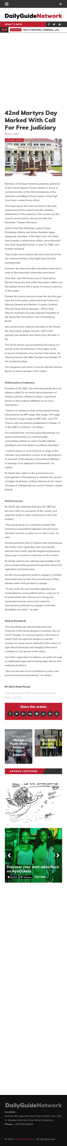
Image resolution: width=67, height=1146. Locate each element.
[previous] (9, 855)
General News (14, 140)
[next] (57, 855)
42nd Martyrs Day (20, 693)
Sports (16, 30)
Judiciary (16, 697)
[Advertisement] (33, 70)
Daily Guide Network (24, 1139)
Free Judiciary (38, 693)
